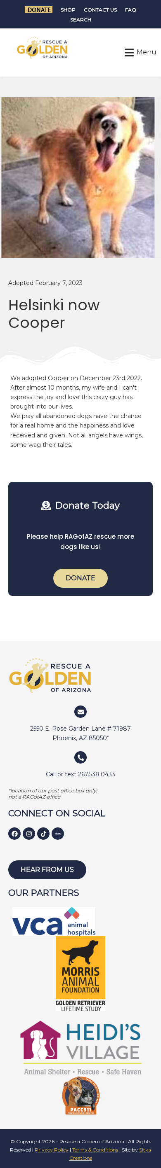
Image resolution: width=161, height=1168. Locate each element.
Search (80, 19)
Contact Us (100, 10)
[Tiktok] (43, 833)
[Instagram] (29, 833)
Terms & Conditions (95, 1150)
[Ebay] (58, 833)
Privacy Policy (52, 1150)
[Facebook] (14, 833)
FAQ (130, 10)
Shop (68, 10)
